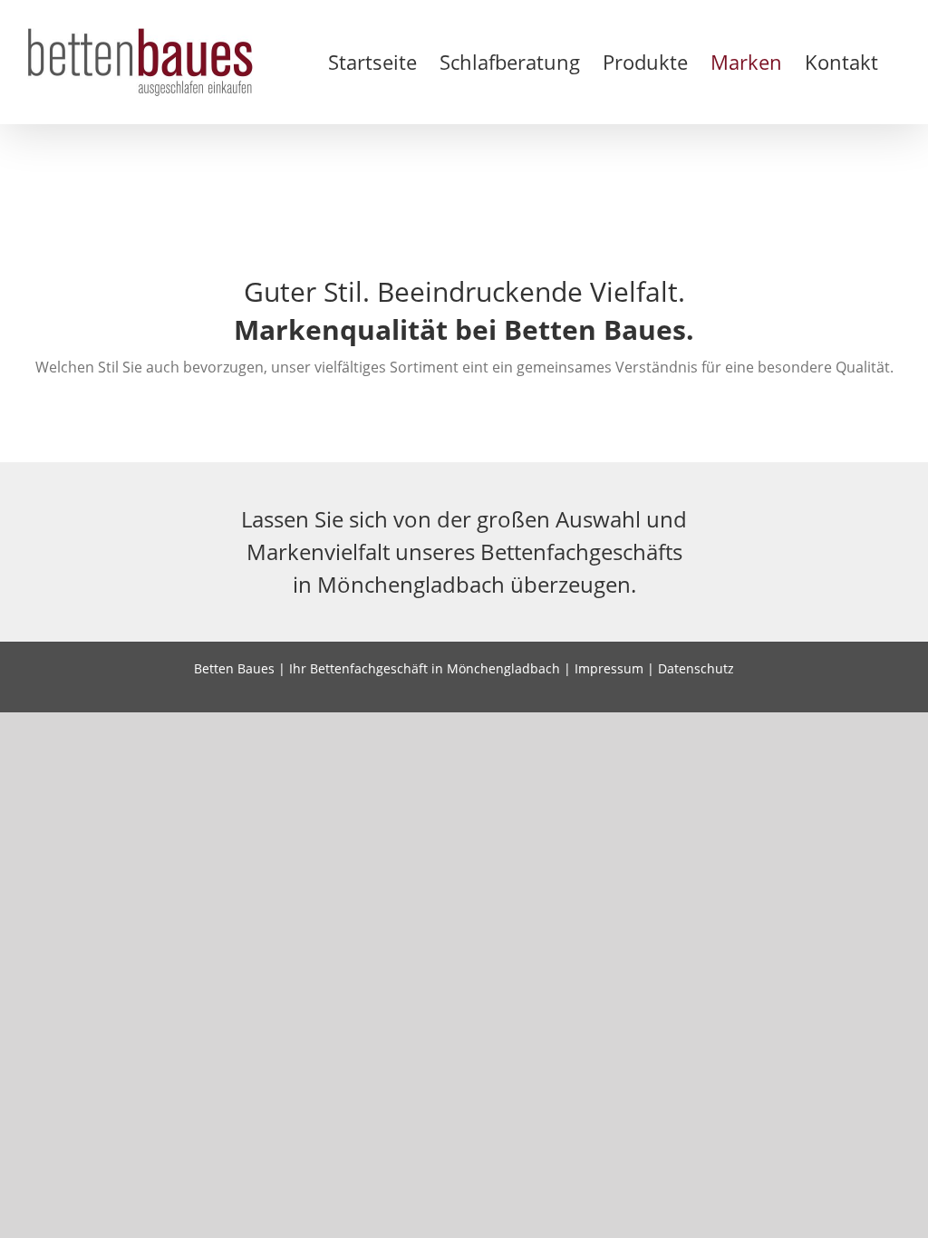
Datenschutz (696, 668)
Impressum (609, 668)
